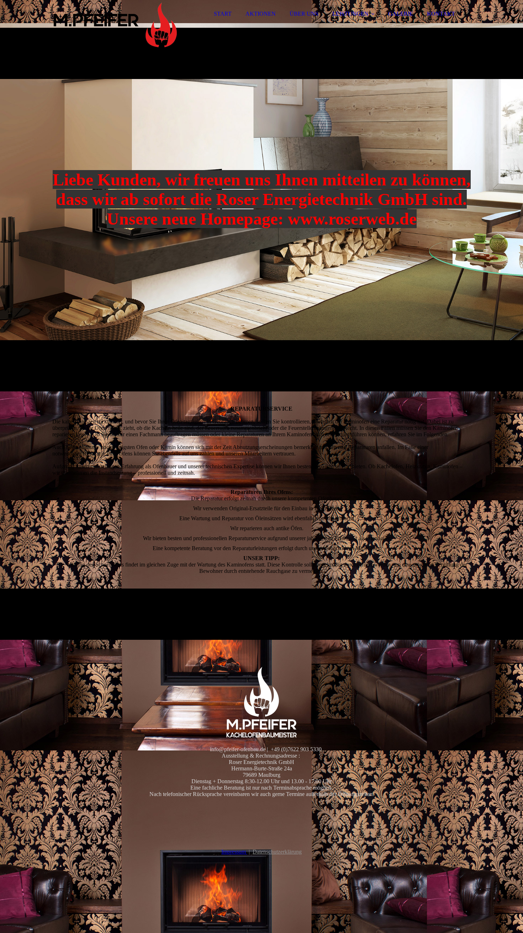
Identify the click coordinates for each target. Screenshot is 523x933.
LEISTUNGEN (350, 14)
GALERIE (400, 14)
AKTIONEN (260, 14)
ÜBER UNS (304, 14)
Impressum (234, 852)
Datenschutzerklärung (277, 852)
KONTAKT (441, 14)
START (223, 14)
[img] (114, 25)
